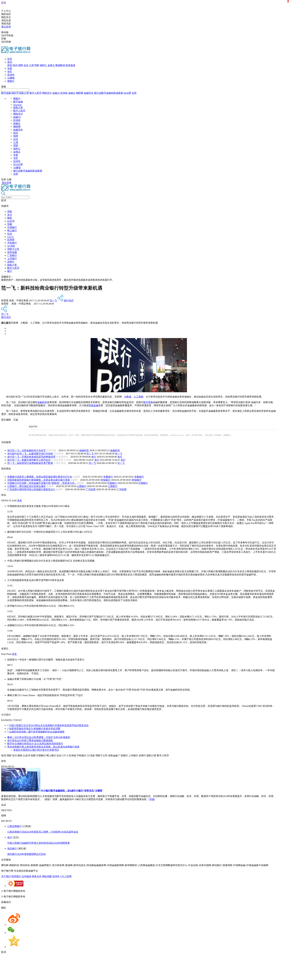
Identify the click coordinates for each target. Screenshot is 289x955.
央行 (93, 456)
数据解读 (60, 65)
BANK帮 (18, 164)
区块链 (64, 93)
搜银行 (10, 81)
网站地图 (47, 876)
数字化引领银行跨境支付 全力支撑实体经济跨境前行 (35, 743)
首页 (9, 59)
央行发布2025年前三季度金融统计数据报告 (30, 740)
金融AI (56, 93)
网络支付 (47, 93)
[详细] (152, 799)
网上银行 (12, 230)
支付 (9, 214)
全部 (134, 93)
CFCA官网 (65, 876)
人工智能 (138, 396)
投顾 (9, 224)
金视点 (51, 65)
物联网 (79, 93)
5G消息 (11, 246)
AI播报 (11, 78)
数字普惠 (148, 402)
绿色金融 (12, 252)
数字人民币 (36, 93)
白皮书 (10, 221)
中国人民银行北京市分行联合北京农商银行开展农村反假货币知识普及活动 (49, 725)
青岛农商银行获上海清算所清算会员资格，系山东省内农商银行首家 (43, 746)
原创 (9, 65)
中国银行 (12, 227)
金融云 (71, 93)
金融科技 (42, 402)
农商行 (10, 261)
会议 (25, 65)
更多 (19, 500)
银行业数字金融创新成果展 (108, 93)
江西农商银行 (14, 826)
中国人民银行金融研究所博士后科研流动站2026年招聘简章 (38, 843)
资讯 (9, 62)
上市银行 (12, 258)
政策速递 (70, 65)
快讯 (15, 65)
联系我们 (16, 876)
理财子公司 (13, 249)
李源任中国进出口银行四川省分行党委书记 (36, 750)
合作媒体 (26, 876)
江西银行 (81, 486)
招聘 (20, 65)
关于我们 (6, 876)
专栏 (9, 71)
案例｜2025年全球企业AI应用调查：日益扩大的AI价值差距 (38, 737)
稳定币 (15, 93)
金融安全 (88, 93)
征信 (9, 233)
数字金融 (6, 93)
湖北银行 (12, 848)
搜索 (3, 86)
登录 (3, 2)
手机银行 (12, 242)
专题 (9, 68)
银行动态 (69, 300)
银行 (9, 271)
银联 (9, 218)
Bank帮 (127, 93)
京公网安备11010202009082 (65, 891)
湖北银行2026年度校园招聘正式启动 (26, 854)
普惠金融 (93, 405)
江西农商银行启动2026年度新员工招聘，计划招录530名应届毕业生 (42, 832)
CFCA (10, 236)
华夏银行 (108, 476)
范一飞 (53, 300)
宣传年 (10, 74)
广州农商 (91, 489)
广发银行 (12, 255)
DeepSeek (17, 105)
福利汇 (43, 65)
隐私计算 (24, 93)
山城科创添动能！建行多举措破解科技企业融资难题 (36, 731)
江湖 (31, 65)
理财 (36, 65)
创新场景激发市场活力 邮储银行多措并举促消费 (34, 728)
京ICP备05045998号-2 (37, 891)
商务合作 (37, 876)
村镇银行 (105, 480)
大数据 (127, 396)
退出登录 (6, 26)
